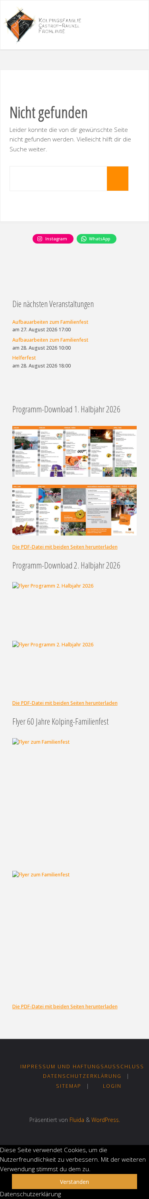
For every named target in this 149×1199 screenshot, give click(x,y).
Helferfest (24, 357)
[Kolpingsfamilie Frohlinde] (45, 25)
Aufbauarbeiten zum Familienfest (50, 322)
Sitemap (68, 1086)
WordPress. (105, 1120)
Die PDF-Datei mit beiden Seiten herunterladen (65, 546)
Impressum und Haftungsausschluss (82, 1066)
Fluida (76, 1120)
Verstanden (74, 1181)
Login (112, 1086)
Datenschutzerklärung (82, 1076)
